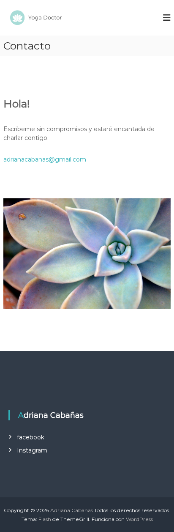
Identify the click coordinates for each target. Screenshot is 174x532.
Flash (44, 519)
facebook (30, 437)
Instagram (32, 450)
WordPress (139, 519)
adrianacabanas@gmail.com (44, 159)
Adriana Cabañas (71, 510)
